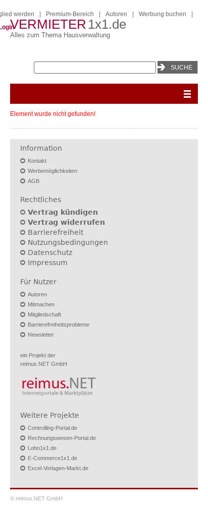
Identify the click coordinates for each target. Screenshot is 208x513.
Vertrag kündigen (63, 212)
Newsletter (41, 335)
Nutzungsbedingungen (68, 242)
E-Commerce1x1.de (52, 458)
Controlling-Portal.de (52, 428)
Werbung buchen (162, 14)
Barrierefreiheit (55, 232)
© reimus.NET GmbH (36, 498)
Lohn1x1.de (42, 448)
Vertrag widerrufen (66, 222)
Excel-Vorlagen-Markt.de (58, 468)
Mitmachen (41, 304)
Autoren (116, 14)
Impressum (48, 263)
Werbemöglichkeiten (52, 171)
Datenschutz (50, 252)
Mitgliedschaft (44, 314)
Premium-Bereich (70, 14)
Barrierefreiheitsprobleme (58, 325)
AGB (33, 181)
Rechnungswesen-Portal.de (62, 438)
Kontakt (37, 161)
